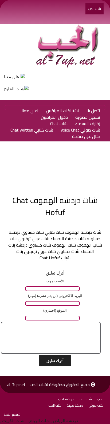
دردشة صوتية (75, 405)
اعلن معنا (30, 111)
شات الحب (94, 9)
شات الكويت (13, 420)
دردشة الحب (66, 399)
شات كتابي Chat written (31, 130)
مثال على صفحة (86, 136)
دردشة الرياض (65, 420)
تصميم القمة (12, 414)
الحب (100, 399)
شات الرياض (39, 420)
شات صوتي (96, 405)
